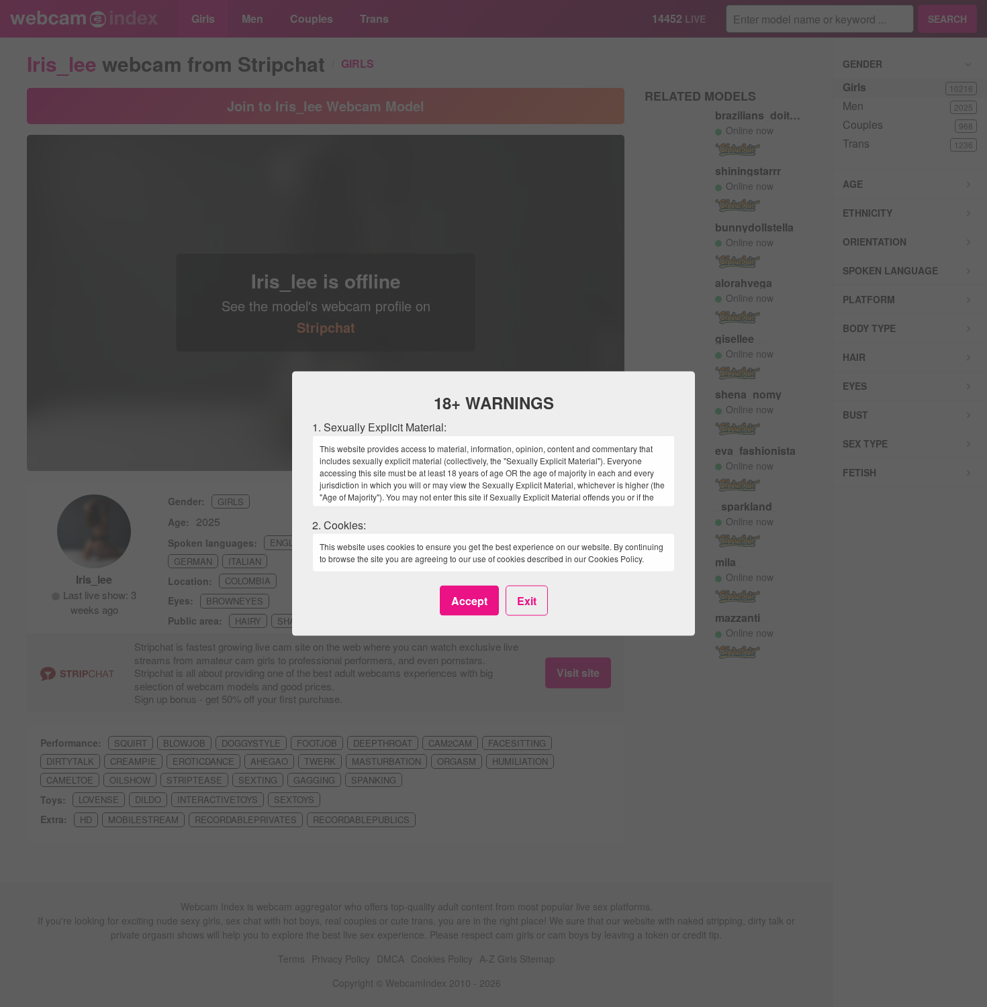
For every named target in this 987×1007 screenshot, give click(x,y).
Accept (469, 600)
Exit (526, 600)
